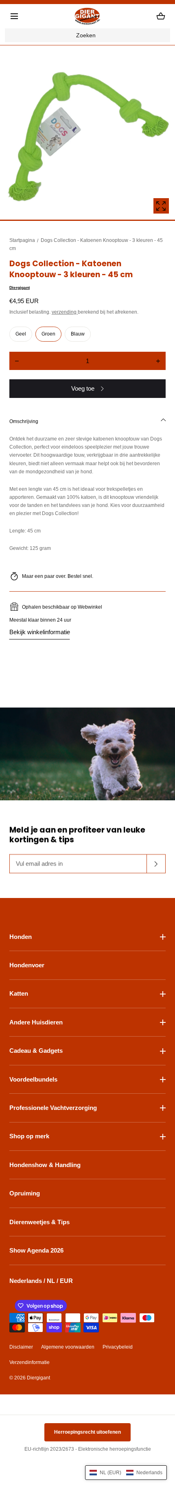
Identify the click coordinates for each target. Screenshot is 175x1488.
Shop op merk (29, 1136)
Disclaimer (21, 1347)
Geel (20, 334)
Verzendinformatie (29, 1362)
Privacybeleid (118, 1347)
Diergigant (19, 287)
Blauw (78, 334)
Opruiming (24, 1193)
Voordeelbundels (33, 1079)
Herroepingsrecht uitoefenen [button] (87, 1432)
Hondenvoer (26, 965)
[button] (14, 16)
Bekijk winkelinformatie (39, 632)
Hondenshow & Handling (45, 1164)
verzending (65, 312)
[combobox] (87, 35)
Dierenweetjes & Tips (39, 1222)
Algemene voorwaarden (67, 1347)
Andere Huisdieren (36, 1022)
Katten (18, 993)
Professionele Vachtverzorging (53, 1107)
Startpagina (22, 240)
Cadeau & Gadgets (36, 1050)
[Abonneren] (156, 864)
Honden (20, 936)
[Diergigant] (87, 16)
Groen (48, 334)
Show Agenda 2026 (36, 1250)
